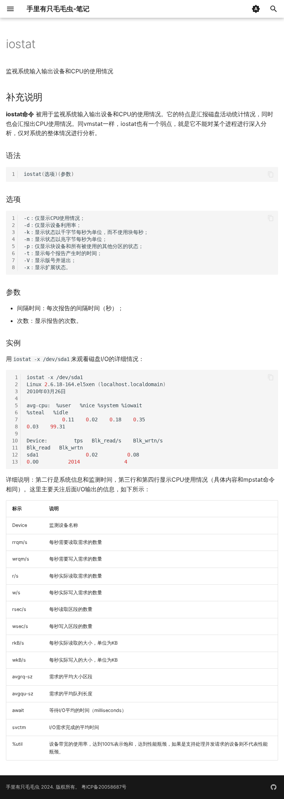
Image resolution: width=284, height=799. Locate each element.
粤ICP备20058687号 (103, 787)
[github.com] (274, 787)
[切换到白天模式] (255, 8)
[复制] (270, 174)
